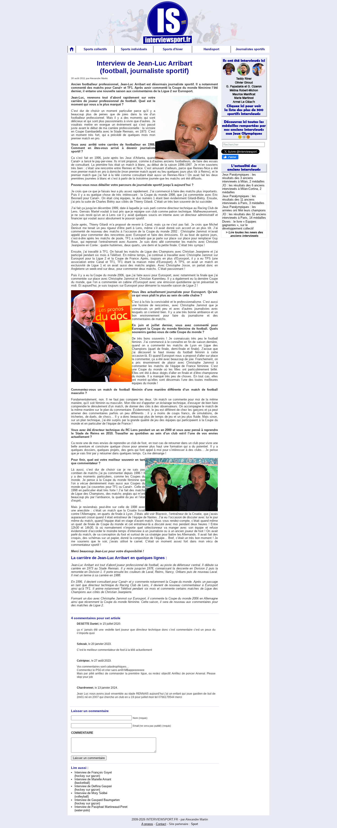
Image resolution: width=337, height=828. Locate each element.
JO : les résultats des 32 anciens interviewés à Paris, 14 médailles (244, 216)
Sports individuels (134, 49)
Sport (194, 824)
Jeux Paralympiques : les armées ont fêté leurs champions (244, 208)
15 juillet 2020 (111, 623)
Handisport (211, 49)
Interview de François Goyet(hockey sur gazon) (93, 774)
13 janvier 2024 (107, 687)
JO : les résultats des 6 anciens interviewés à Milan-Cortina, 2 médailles (243, 189)
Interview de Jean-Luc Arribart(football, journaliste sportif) (144, 67)
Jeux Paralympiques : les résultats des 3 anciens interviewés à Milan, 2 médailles (243, 178)
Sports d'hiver (173, 49)
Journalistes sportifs (250, 49)
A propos (147, 824)
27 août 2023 (102, 660)
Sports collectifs (95, 49)
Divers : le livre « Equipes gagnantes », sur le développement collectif (239, 225)
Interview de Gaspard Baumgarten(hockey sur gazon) (97, 801)
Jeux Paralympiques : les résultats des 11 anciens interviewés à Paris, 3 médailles (243, 199)
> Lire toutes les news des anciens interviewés (244, 234)
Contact (161, 824)
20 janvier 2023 (101, 644)
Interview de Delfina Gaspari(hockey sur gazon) (93, 787)
